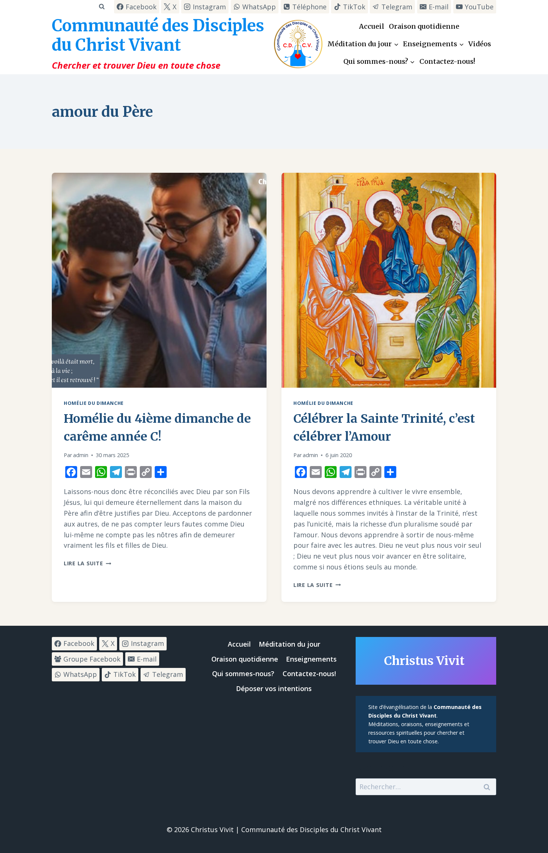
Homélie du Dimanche (94, 403)
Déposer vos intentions (274, 688)
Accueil (371, 26)
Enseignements (311, 658)
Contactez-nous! (447, 61)
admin (80, 455)
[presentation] (159, 280)
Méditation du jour (289, 644)
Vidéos (479, 44)
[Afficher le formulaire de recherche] (101, 6)
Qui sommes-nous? (243, 673)
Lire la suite (87, 563)
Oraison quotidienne (424, 26)
